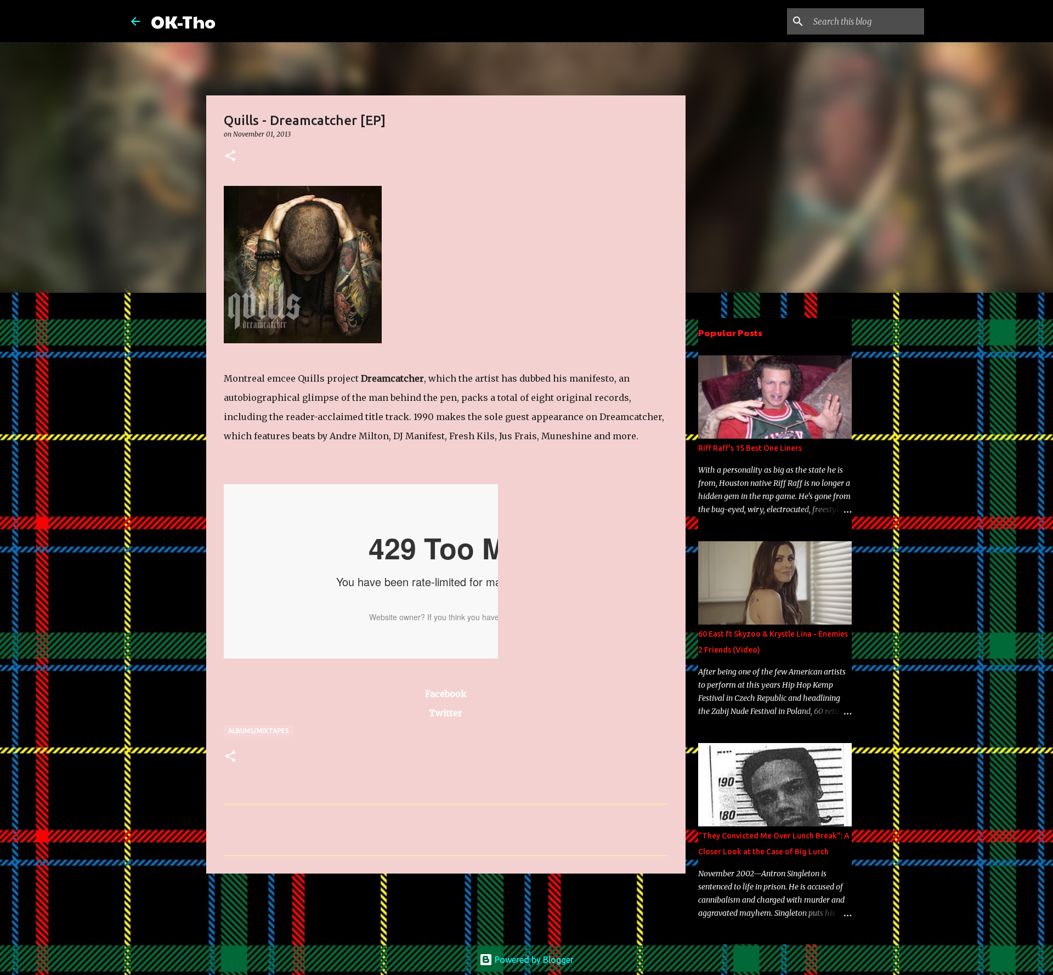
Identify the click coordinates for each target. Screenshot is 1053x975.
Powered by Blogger (533, 960)
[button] (230, 156)
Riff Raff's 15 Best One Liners (750, 448)
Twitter (445, 712)
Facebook (446, 693)
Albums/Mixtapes (258, 730)
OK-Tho (183, 21)
